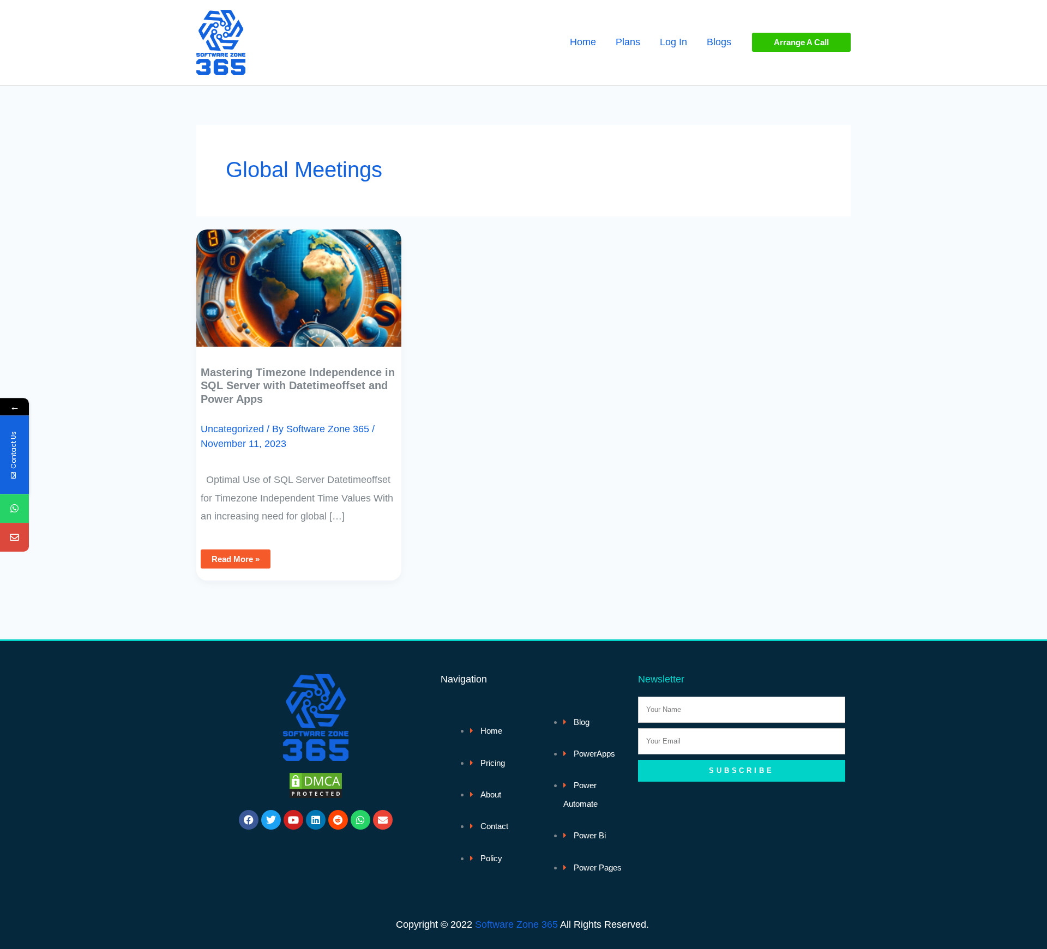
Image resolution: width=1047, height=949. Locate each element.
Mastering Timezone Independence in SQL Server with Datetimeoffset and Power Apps (298, 385)
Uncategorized (232, 429)
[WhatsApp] (14, 508)
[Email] (14, 537)
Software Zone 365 (516, 924)
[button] (801, 42)
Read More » (239, 556)
